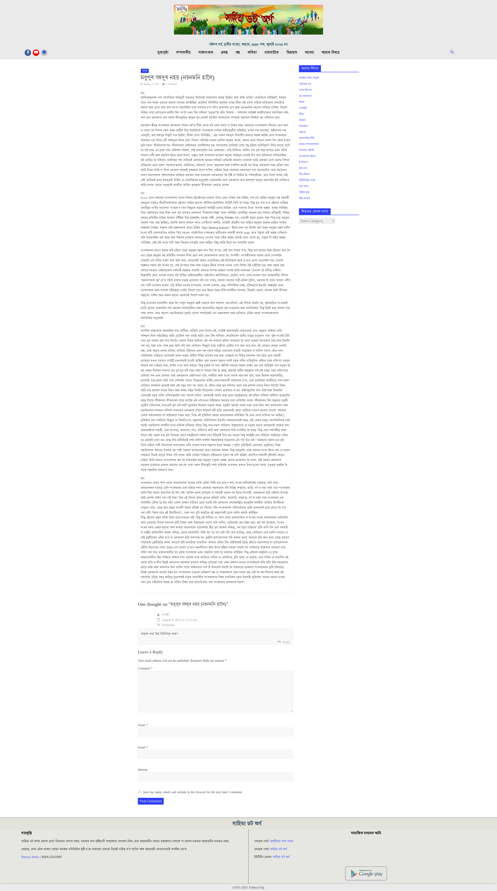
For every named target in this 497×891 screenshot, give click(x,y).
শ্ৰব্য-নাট (303, 168)
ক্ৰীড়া (301, 114)
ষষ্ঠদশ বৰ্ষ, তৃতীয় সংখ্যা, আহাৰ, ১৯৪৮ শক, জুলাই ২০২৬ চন (248, 44)
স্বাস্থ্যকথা (303, 126)
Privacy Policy (30, 857)
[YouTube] (36, 53)
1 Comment (171, 84)
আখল (301, 102)
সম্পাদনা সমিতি (306, 150)
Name (143, 725)
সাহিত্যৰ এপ (305, 84)
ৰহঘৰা (309, 52)
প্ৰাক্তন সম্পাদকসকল (309, 144)
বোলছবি (303, 108)
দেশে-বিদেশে (305, 90)
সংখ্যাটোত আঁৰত (307, 156)
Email (143, 747)
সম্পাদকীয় (183, 52)
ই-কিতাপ (303, 162)
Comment (145, 668)
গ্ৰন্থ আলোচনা (305, 96)
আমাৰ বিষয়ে (331, 52)
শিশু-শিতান (304, 174)
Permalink (168, 625)
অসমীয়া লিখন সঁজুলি (309, 78)
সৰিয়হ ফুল (304, 192)
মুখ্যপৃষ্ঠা (162, 52)
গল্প (237, 52)
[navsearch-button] (454, 53)
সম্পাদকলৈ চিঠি (306, 138)
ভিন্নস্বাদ (292, 52)
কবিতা (252, 52)
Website (143, 770)
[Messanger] (44, 53)
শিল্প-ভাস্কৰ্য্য (304, 198)
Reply (286, 642)
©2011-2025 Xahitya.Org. (248, 887)
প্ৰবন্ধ (224, 52)
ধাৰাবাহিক (271, 52)
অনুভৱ (302, 120)
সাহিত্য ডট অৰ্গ (278, 849)
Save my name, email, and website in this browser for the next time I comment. (192, 792)
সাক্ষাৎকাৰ (205, 52)
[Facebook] (28, 53)
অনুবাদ (302, 132)
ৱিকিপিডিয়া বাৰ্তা (307, 180)
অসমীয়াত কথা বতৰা (282, 841)
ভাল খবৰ (303, 186)
